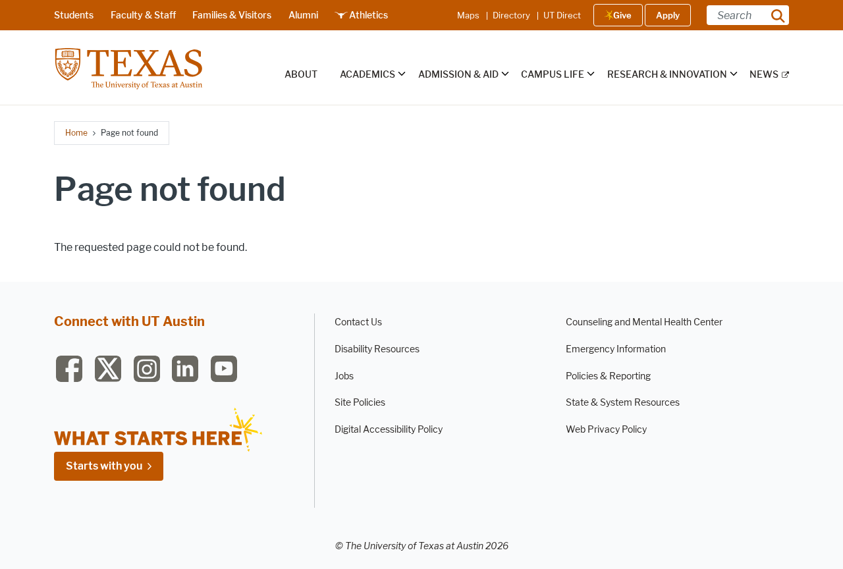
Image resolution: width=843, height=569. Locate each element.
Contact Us (358, 322)
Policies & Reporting (608, 376)
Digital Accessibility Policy (389, 429)
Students (74, 15)
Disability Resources (377, 349)
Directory (511, 15)
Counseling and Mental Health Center (644, 322)
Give (622, 15)
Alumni (303, 15)
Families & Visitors (231, 15)
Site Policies (360, 402)
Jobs (344, 376)
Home (76, 133)
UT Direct (562, 15)
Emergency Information (616, 349)
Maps (468, 15)
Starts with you (104, 466)
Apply (668, 15)
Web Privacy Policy (606, 429)
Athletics (368, 15)
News (763, 74)
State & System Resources (623, 402)
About (301, 74)
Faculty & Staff (143, 15)
